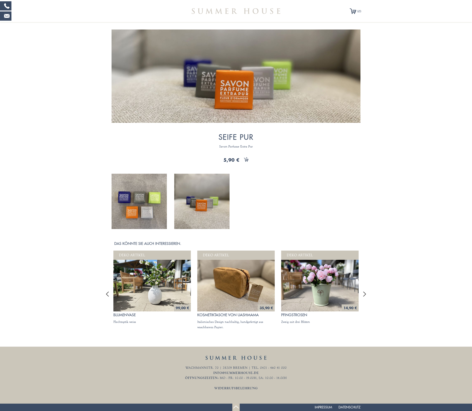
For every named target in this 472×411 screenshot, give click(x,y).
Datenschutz (349, 407)
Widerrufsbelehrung (236, 388)
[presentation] (107, 294)
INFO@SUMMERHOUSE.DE (236, 373)
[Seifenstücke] (142, 201)
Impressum (323, 407)
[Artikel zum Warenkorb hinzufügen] (244, 160)
